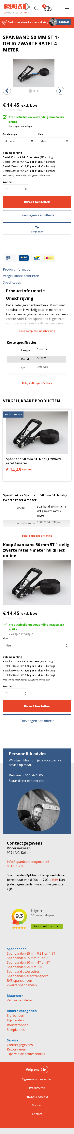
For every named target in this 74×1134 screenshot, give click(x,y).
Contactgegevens (20, 1045)
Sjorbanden (15, 1015)
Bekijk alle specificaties (37, 383)
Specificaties (12, 282)
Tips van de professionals (26, 1054)
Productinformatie (16, 269)
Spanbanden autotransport (27, 976)
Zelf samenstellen (20, 1000)
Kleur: (41, 134)
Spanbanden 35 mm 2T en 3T (28, 958)
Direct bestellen (37, 202)
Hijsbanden (15, 1020)
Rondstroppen (17, 1025)
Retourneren (16, 1049)
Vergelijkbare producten (21, 276)
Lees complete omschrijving (37, 331)
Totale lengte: (10, 134)
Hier (54, 880)
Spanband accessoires (23, 971)
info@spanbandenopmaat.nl (28, 861)
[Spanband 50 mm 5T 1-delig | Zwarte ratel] (33, 73)
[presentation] (7, 91)
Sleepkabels (16, 1029)
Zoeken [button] (36, 8)
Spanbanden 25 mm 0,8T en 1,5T (31, 953)
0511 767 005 (16, 866)
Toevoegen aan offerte (37, 215)
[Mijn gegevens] (57, 8)
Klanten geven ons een (22, 22)
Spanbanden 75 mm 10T (25, 967)
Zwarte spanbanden (22, 985)
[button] (67, 8)
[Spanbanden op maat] (17, 8)
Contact (64, 22)
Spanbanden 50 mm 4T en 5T (28, 962)
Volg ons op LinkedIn (44, 1069)
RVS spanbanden (19, 980)
